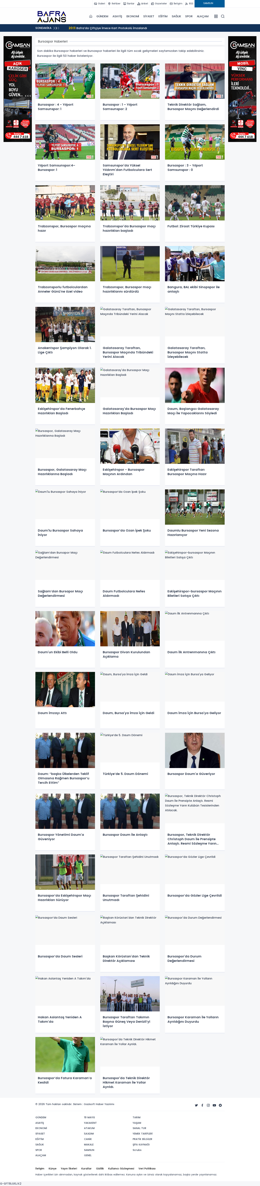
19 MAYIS (89, 1117)
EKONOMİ (132, 16)
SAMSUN (89, 1150)
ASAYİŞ (117, 16)
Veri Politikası (147, 1168)
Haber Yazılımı (105, 1104)
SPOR (188, 16)
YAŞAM (137, 1123)
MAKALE (89, 1144)
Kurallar (86, 1168)
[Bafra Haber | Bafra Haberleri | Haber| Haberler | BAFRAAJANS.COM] (53, 16)
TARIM (136, 1117)
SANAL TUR (139, 1128)
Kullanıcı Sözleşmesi (121, 1168)
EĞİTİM (162, 16)
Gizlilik (100, 1168)
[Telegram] (220, 1105)
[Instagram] (208, 1105)
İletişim (39, 1168)
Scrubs (137, 1150)
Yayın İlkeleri (69, 1168)
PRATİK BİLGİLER (142, 1139)
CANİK (88, 1139)
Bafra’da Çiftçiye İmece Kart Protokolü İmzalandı (108, 28)
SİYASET (148, 16)
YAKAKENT (90, 1123)
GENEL (87, 1155)
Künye (52, 1168)
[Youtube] (214, 1105)
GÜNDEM (102, 16)
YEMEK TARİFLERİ (143, 1133)
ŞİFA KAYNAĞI (141, 1144)
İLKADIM (89, 1133)
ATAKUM (89, 1128)
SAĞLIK (176, 16)
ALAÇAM (203, 16)
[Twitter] (196, 1105)
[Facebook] (202, 1105)
